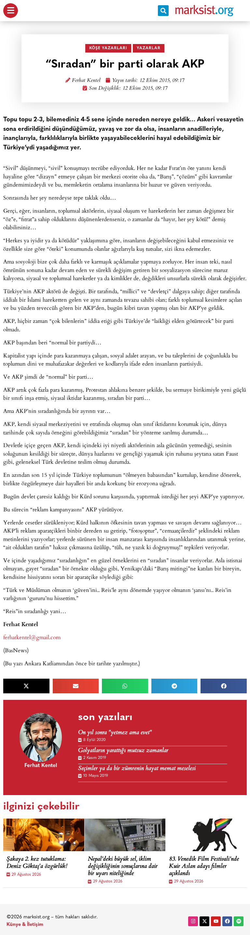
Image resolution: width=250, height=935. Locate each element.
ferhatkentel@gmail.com (32, 637)
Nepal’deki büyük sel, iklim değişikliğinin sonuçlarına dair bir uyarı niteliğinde (123, 866)
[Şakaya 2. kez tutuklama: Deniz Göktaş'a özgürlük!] (52, 835)
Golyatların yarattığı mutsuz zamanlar (123, 750)
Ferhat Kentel (86, 80)
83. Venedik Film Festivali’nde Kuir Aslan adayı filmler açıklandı (204, 866)
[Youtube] (216, 921)
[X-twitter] (204, 921)
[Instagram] (193, 921)
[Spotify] (238, 921)
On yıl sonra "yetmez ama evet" (115, 733)
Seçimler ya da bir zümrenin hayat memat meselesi (137, 768)
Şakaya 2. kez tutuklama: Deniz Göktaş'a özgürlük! (37, 863)
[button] (163, 10)
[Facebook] (227, 921)
